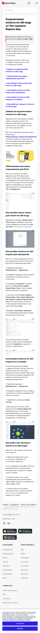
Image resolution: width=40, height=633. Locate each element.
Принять (20, 628)
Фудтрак (24, 574)
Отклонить (20, 623)
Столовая (24, 566)
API (4, 594)
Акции (5, 562)
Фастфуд (24, 570)
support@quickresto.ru (11, 514)
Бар (22, 550)
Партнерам (7, 574)
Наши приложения (10, 590)
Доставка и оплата (10, 603)
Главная (5, 505)
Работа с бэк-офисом (28, 505)
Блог (5, 578)
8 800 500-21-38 (9, 519)
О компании (7, 570)
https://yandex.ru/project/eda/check (21, 137)
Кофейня (24, 578)
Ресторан (24, 562)
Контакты (7, 598)
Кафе (23, 554)
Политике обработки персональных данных (16, 620)
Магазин (6, 566)
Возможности (8, 554)
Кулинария (25, 558)
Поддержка (14, 505)
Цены (5, 558)
